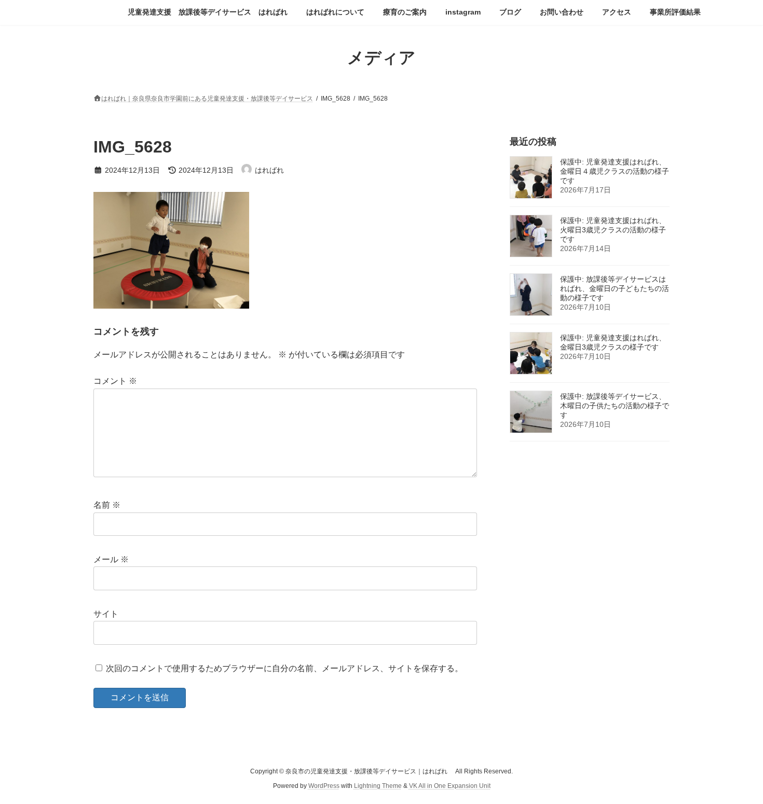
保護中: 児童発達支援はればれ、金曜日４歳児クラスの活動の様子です (614, 171)
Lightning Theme (378, 786)
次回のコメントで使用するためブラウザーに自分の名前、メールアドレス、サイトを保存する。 (284, 668)
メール (111, 559)
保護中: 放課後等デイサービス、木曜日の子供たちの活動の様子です (614, 405)
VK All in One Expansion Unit (450, 786)
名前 (106, 505)
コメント (115, 381)
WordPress (323, 786)
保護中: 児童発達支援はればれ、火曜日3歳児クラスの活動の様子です (613, 229)
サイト (105, 613)
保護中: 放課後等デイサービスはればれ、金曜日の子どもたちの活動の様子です (614, 288)
